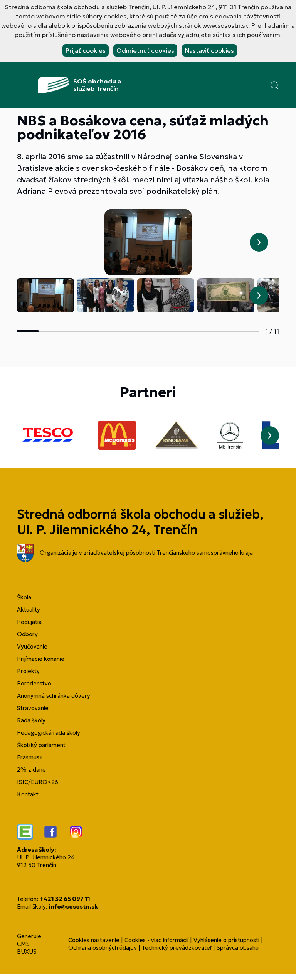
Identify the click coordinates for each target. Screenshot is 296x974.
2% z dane (31, 769)
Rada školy (31, 720)
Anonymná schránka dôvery (53, 695)
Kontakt (28, 794)
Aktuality (28, 609)
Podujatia (29, 621)
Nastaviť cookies (209, 50)
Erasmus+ (30, 757)
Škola (24, 597)
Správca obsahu (238, 947)
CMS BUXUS (27, 947)
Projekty (28, 671)
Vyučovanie (32, 646)
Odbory (27, 634)
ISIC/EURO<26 (37, 782)
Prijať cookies (86, 50)
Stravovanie (33, 708)
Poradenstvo (34, 683)
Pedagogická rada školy (48, 732)
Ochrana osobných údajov (102, 947)
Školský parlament (41, 745)
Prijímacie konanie (40, 658)
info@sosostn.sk (73, 906)
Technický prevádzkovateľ (177, 947)
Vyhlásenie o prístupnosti (226, 940)
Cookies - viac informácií (156, 940)
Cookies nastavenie (93, 940)
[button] (274, 85)
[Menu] (23, 85)
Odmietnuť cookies (145, 50)
